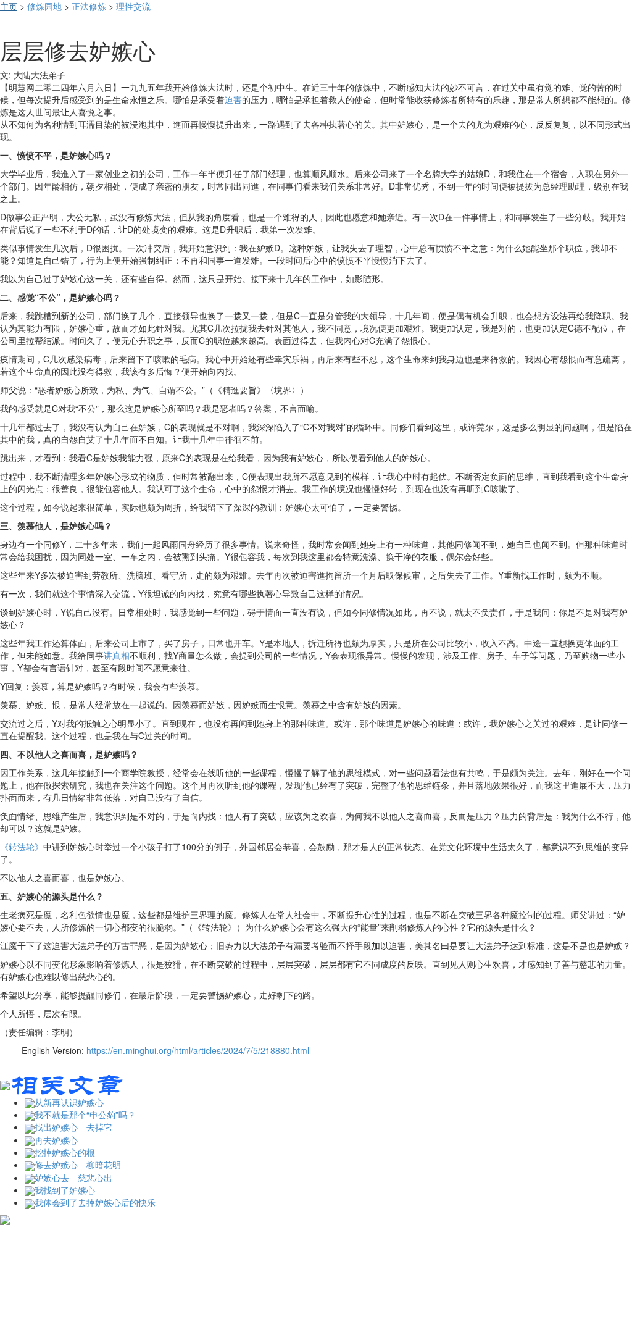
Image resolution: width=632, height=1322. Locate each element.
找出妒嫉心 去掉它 (73, 1127)
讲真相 (117, 655)
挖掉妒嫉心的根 (65, 1152)
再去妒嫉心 (56, 1140)
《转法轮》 (21, 846)
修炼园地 (44, 6)
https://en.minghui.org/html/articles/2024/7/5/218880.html (197, 1050)
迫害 (233, 99)
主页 (8, 6)
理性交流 (133, 6)
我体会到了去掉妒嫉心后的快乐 (95, 1202)
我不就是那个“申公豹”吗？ (85, 1114)
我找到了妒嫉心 (65, 1190)
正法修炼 (89, 6)
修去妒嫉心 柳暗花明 (78, 1164)
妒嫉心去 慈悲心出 (73, 1177)
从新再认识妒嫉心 (69, 1102)
